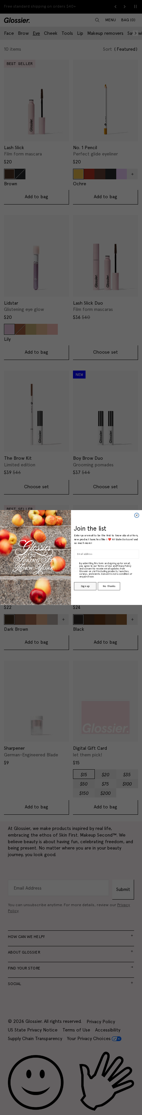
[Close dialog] (136, 515)
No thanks (109, 586)
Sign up (85, 586)
